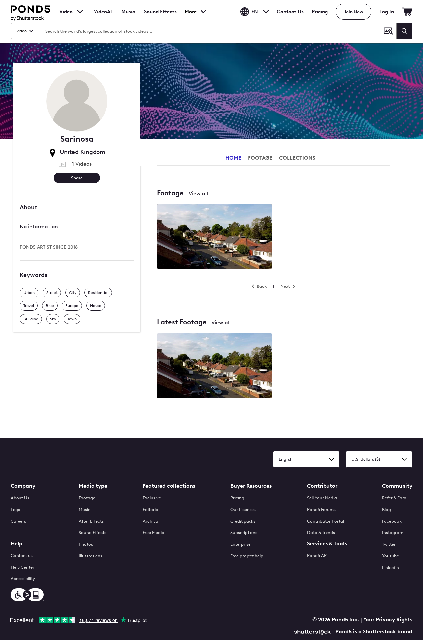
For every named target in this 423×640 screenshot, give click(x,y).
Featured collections (169, 486)
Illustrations (90, 555)
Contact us (22, 555)
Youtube (390, 555)
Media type (93, 486)
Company (23, 486)
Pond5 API (317, 555)
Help (16, 543)
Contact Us (290, 12)
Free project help (246, 555)
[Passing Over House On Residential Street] (214, 366)
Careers (18, 521)
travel (28, 305)
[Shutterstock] (313, 631)
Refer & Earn (394, 497)
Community (397, 486)
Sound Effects (160, 16)
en (254, 12)
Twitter (389, 544)
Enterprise (240, 544)
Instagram (392, 532)
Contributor (322, 486)
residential (98, 292)
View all (198, 193)
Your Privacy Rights (387, 620)
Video (66, 12)
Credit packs (242, 521)
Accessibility (23, 578)
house (95, 305)
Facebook (392, 521)
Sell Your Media (322, 497)
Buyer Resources (251, 486)
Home (233, 158)
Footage (87, 497)
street (52, 292)
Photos (86, 544)
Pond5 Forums (321, 509)
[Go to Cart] (407, 11)
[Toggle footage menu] (80, 11)
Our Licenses (243, 509)
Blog (386, 509)
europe (71, 305)
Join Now (353, 11)
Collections (297, 158)
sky (53, 319)
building (30, 319)
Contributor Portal (325, 521)
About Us (20, 497)
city (72, 292)
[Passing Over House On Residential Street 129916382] (214, 237)
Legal (16, 509)
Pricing (320, 12)
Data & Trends (321, 532)
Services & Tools (327, 543)
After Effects (91, 521)
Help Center (22, 567)
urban (29, 292)
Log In (386, 12)
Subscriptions (243, 532)
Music (84, 509)
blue (50, 305)
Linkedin (390, 567)
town (72, 319)
